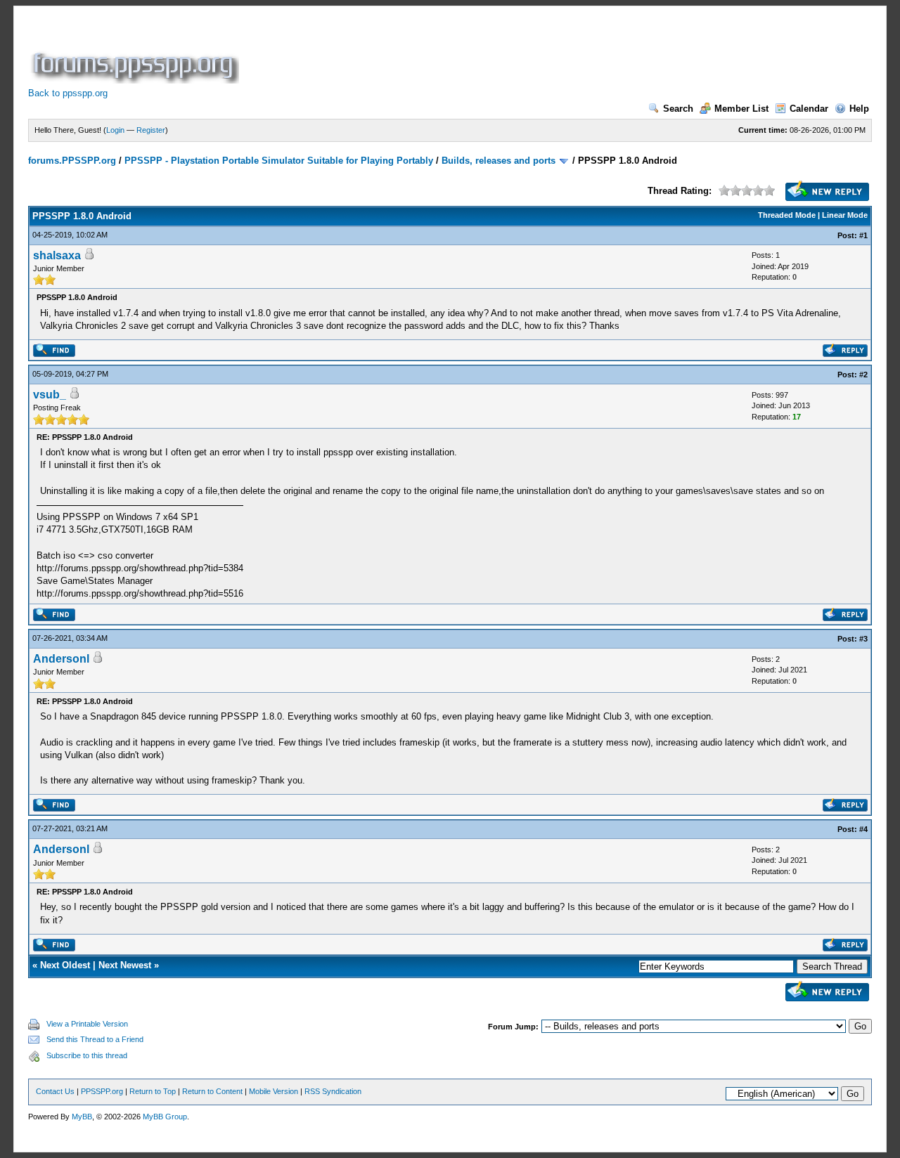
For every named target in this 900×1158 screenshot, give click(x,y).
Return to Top (152, 1091)
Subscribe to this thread (86, 1055)
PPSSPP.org (102, 1091)
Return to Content (212, 1091)
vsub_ (49, 395)
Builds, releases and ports (498, 160)
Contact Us (55, 1091)
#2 (863, 374)
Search (678, 108)
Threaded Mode (787, 215)
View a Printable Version (87, 1024)
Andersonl (61, 659)
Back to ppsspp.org (68, 93)
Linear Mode (845, 215)
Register (150, 130)
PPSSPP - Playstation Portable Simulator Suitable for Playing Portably (278, 160)
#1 (863, 235)
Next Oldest (65, 965)
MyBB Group (165, 1116)
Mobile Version (273, 1091)
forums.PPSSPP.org (72, 160)
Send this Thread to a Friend (94, 1039)
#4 (863, 829)
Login (115, 130)
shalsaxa (57, 255)
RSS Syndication (332, 1091)
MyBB (82, 1116)
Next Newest (124, 965)
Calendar (809, 108)
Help (859, 108)
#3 (863, 639)
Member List (741, 108)
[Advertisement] (498, 52)
